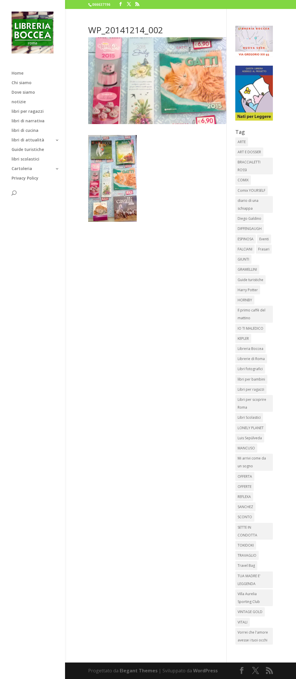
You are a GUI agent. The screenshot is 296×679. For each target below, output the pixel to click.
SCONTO (245, 516)
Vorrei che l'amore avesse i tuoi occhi (253, 636)
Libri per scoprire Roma (252, 403)
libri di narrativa (28, 121)
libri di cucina (25, 130)
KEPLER (243, 338)
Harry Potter (248, 289)
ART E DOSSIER (249, 152)
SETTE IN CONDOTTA (247, 531)
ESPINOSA (246, 239)
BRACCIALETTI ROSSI (249, 166)
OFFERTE (244, 486)
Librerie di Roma (251, 358)
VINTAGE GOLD (250, 611)
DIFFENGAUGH (250, 228)
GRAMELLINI (247, 269)
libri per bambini (251, 379)
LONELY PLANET (251, 427)
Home (17, 73)
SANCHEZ (245, 506)
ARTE (242, 141)
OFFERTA (245, 476)
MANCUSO (246, 448)
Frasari (263, 249)
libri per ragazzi (28, 111)
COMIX (243, 180)
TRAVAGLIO (247, 555)
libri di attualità (28, 140)
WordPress (205, 670)
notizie (19, 102)
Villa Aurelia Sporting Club (249, 597)
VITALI (242, 622)
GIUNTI (243, 259)
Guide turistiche (28, 149)
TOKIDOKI (246, 545)
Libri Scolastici (249, 417)
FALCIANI (245, 249)
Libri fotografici (250, 368)
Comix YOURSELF (251, 190)
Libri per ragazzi (251, 389)
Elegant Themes (139, 670)
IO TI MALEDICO (250, 328)
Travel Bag (246, 565)
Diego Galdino (249, 218)
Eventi (264, 239)
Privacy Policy (25, 178)
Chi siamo (22, 83)
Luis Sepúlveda (250, 438)
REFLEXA (244, 496)
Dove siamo (23, 92)
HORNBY (245, 300)
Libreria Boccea (250, 348)
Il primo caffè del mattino (251, 314)
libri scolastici (25, 159)
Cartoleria (22, 169)
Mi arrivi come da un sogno (252, 462)
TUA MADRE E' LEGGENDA (249, 579)
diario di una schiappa (248, 204)
